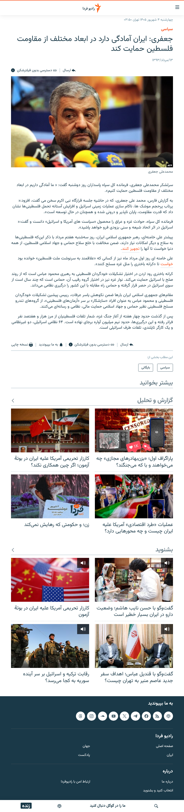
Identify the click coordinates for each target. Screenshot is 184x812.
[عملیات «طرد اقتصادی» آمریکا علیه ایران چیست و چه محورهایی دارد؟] (134, 496)
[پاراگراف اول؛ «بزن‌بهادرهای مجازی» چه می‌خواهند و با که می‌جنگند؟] (134, 430)
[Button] (69, 70)
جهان (86, 746)
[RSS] (157, 716)
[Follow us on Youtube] (113, 716)
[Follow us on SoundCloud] (102, 716)
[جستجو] (156, 806)
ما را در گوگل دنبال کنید (108, 806)
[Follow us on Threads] (80, 716)
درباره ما (167, 781)
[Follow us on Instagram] (91, 716)
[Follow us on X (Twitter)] (124, 716)
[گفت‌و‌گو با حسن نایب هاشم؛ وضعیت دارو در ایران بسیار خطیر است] (134, 580)
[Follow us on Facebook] (146, 716)
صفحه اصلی (164, 746)
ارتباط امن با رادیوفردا (75, 781)
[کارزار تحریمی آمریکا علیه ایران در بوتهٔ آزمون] (50, 580)
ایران (170, 755)
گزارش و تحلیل (155, 400)
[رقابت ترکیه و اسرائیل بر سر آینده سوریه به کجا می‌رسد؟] (50, 646)
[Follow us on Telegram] (135, 716)
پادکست (84, 755)
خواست (167, 264)
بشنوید (164, 550)
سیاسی (167, 29)
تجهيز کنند (130, 249)
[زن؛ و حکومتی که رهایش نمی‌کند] (50, 496)
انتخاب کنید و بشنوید (158, 790)
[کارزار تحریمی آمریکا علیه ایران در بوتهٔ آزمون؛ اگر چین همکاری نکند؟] (50, 430)
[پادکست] (59, 806)
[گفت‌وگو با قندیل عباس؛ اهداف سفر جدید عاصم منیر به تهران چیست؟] (134, 646)
